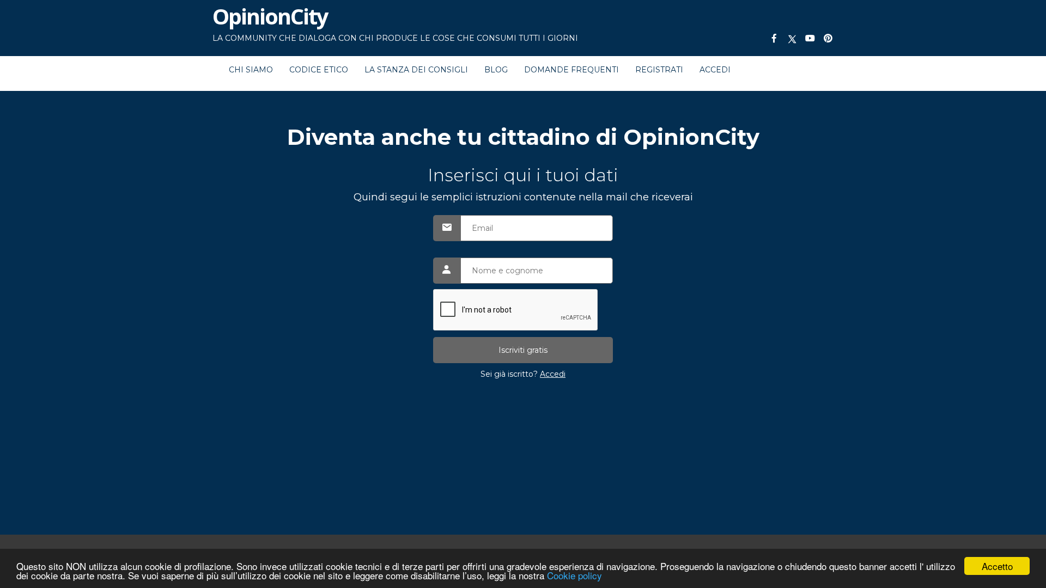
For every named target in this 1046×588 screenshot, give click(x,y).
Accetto (997, 566)
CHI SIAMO (251, 70)
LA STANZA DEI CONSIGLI (416, 70)
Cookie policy (574, 575)
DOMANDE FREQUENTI (571, 70)
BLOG (496, 70)
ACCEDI (715, 70)
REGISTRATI (659, 70)
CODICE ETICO (318, 70)
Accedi (552, 374)
